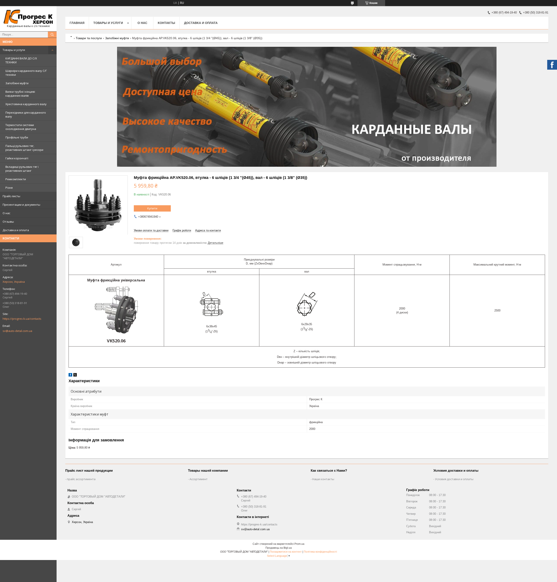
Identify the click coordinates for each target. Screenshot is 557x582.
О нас (6, 213)
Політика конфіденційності (320, 551)
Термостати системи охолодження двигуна (20, 127)
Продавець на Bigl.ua (278, 547)
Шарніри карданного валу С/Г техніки (26, 73)
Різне (9, 188)
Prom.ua (299, 543)
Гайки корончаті (16, 158)
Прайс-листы (11, 196)
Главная (77, 23)
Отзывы (8, 222)
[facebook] (70, 375)
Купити (152, 208)
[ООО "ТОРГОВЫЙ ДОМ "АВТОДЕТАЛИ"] (28, 16)
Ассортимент (199, 479)
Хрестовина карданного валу (26, 104)
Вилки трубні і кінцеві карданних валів (20, 94)
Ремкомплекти (15, 179)
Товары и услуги (14, 50)
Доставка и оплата (16, 230)
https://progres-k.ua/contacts (22, 319)
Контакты (166, 23)
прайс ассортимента (81, 479)
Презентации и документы (21, 205)
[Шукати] (52, 34)
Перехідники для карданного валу (25, 114)
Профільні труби (16, 137)
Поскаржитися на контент (286, 551)
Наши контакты (323, 479)
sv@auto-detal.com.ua (17, 331)
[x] (75, 375)
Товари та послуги (89, 38)
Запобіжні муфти (17, 83)
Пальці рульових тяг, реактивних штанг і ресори (24, 148)
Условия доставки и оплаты (454, 479)
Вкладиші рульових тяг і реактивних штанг (22, 169)
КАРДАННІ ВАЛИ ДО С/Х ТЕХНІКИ (21, 60)
